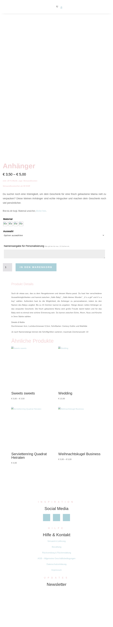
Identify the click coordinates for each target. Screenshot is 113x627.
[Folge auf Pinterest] (56, 517)
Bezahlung (56, 547)
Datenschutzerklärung (56, 564)
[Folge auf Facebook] (46, 517)
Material (8, 219)
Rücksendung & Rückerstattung (56, 552)
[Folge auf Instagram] (66, 517)
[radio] (5, 224)
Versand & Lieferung (56, 541)
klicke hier (41, 211)
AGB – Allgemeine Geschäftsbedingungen (56, 558)
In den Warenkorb (36, 267)
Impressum (56, 570)
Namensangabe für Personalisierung (37, 246)
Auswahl (8, 231)
